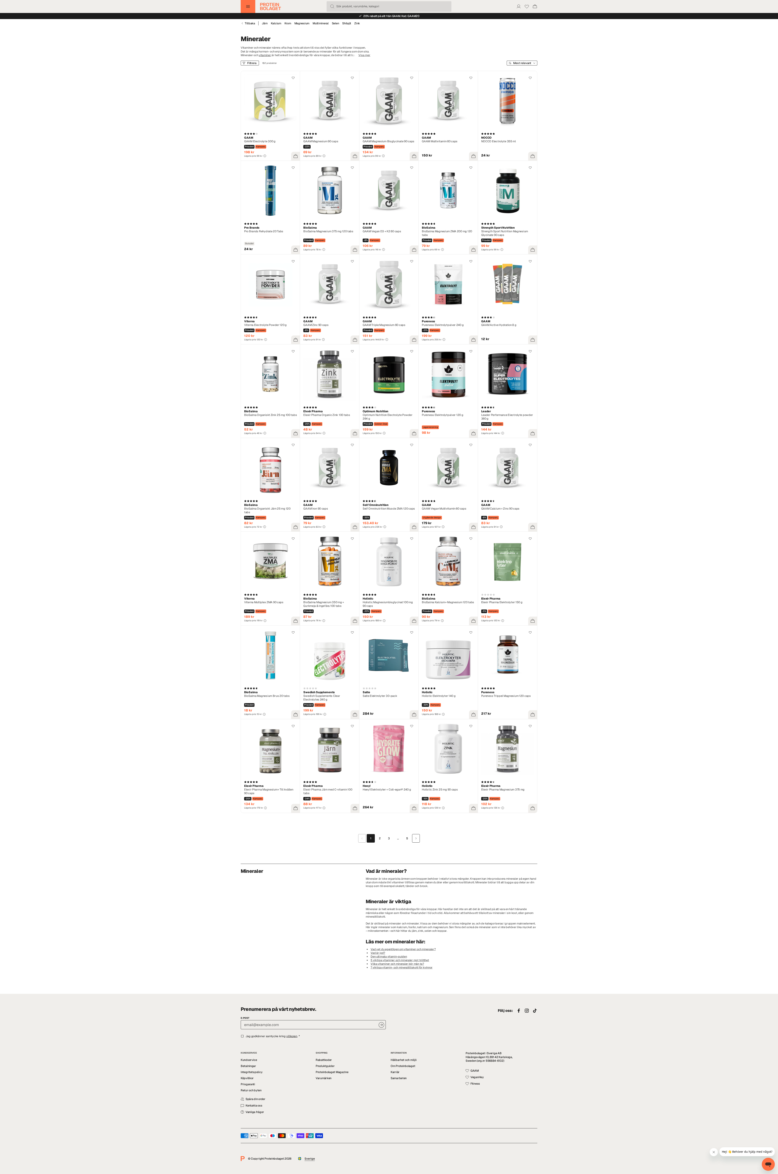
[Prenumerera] (381, 1025)
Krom (287, 23)
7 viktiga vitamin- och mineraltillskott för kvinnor (402, 967)
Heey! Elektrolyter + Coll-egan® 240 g (387, 789)
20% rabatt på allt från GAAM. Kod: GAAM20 (391, 16)
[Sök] (332, 6)
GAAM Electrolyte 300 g (260, 141)
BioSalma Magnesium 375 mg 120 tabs (328, 231)
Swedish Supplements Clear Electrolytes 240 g (321, 697)
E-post (245, 1018)
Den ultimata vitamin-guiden (389, 956)
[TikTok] (534, 1011)
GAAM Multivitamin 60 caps (439, 141)
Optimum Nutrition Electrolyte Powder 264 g (388, 416)
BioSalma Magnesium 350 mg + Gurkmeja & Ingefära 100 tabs (323, 604)
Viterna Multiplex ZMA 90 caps (263, 602)
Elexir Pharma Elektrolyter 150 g (502, 602)
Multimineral (321, 23)
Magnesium (301, 23)
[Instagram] (526, 1011)
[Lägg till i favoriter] (293, 77)
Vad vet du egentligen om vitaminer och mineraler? (403, 949)
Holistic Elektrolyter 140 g (438, 696)
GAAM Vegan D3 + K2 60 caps (382, 231)
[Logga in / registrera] (518, 6)
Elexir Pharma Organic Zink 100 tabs (326, 415)
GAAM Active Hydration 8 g (498, 325)
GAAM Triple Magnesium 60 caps (384, 325)
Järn (265, 23)
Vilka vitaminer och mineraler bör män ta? (397, 964)
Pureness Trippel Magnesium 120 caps (506, 696)
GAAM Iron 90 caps (315, 508)
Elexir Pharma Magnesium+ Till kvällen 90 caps (268, 791)
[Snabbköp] (295, 156)
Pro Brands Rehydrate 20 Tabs (263, 231)
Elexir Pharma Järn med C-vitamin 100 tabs (327, 791)
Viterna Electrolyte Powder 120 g (265, 325)
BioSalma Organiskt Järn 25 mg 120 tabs (267, 510)
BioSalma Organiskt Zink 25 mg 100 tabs (270, 415)
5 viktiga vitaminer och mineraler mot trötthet (400, 960)
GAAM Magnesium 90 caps (320, 141)
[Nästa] (416, 838)
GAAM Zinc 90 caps (315, 325)
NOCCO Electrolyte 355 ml (498, 141)
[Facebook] (518, 1011)
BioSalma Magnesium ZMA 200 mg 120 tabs (447, 233)
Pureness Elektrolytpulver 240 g (443, 325)
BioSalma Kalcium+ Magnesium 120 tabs (448, 602)
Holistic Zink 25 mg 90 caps (440, 789)
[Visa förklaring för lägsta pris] (264, 155)
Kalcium (276, 23)
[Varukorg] (534, 6)
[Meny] (248, 6)
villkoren (291, 1036)
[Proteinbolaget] (270, 6)
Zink (357, 23)
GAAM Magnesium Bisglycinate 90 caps (388, 141)
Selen (335, 23)
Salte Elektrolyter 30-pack (380, 696)
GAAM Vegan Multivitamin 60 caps (444, 508)
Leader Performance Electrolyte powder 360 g (507, 416)
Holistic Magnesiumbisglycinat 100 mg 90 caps (388, 604)
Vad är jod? (378, 953)
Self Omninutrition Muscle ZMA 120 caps (389, 508)
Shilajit (346, 23)
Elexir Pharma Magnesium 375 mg (503, 789)
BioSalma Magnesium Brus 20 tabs (267, 696)
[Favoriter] (526, 6)
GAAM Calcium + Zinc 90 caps (500, 508)
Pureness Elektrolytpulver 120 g (442, 415)
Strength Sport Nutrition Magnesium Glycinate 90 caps (504, 233)
